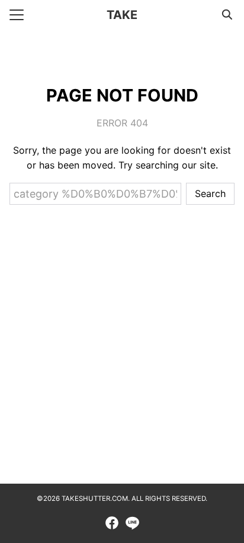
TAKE (122, 15)
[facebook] (112, 523)
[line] (132, 523)
